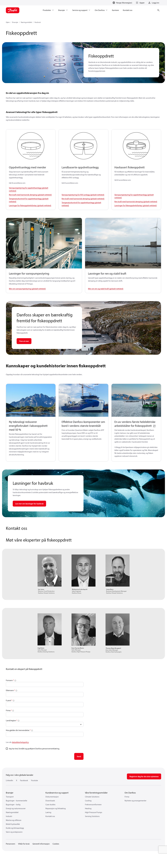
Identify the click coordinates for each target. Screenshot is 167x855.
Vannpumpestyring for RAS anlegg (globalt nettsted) (83, 194)
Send (79, 756)
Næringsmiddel (26, 22)
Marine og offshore (13, 820)
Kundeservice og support (56, 792)
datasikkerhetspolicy (20, 742)
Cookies (56, 844)
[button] (140, 3)
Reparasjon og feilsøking (55, 808)
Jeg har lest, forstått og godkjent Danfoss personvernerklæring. (34, 748)
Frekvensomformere (93, 804)
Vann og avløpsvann (14, 832)
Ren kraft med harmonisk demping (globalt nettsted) (30, 194)
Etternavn (10, 690)
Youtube (34, 780)
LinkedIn (9, 780)
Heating (88, 808)
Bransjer (15, 22)
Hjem (8, 22)
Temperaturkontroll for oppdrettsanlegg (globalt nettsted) (28, 200)
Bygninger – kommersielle (16, 800)
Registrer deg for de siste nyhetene (144, 776)
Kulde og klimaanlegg (15, 828)
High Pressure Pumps (93, 812)
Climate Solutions (92, 796)
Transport (10, 796)
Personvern (10, 844)
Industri (9, 816)
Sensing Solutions (92, 816)
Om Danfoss (130, 792)
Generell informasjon (41, 844)
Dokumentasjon (52, 796)
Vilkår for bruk (24, 844)
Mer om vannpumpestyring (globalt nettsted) (27, 288)
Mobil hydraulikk (13, 824)
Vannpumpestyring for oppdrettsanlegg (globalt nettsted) (28, 189)
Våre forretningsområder (96, 792)
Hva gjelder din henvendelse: (17, 730)
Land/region (11, 720)
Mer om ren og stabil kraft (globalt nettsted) (105, 288)
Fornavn (9, 680)
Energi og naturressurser (16, 808)
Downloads (50, 800)
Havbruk (37, 22)
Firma (8, 710)
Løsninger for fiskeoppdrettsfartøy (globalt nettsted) (30, 205)
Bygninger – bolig (13, 804)
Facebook (24, 780)
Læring (48, 812)
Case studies (50, 804)
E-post (8, 700)
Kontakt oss (50, 816)
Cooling (88, 800)
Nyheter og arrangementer (135, 800)
